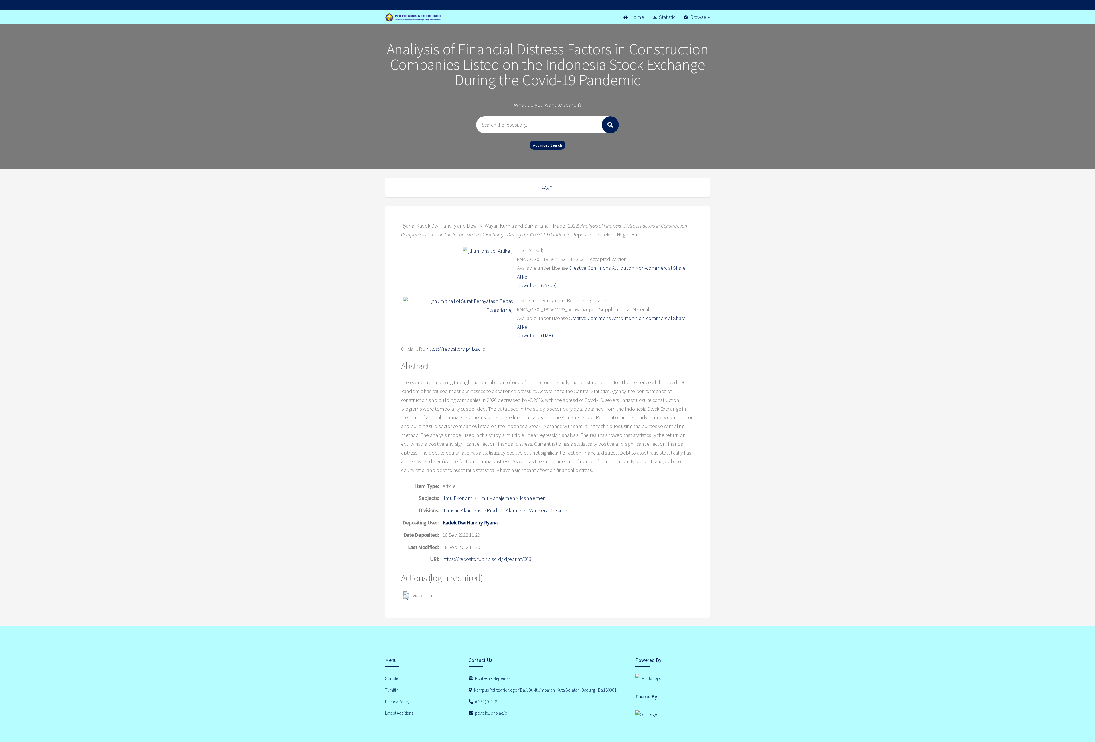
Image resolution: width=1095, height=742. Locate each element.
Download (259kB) (537, 285)
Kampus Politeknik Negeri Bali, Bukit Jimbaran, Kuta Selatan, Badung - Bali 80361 (544, 690)
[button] (406, 595)
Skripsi (561, 510)
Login (547, 187)
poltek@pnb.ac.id (490, 713)
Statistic (666, 17)
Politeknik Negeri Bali (493, 678)
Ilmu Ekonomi (458, 498)
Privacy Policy (397, 701)
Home (636, 17)
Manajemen (533, 498)
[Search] (610, 124)
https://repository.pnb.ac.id (456, 349)
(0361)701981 (486, 701)
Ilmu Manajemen (496, 498)
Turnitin (391, 690)
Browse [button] (698, 17)
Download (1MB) (535, 335)
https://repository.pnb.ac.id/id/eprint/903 (487, 559)
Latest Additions (399, 713)
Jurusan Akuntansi (462, 510)
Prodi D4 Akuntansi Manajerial (518, 510)
